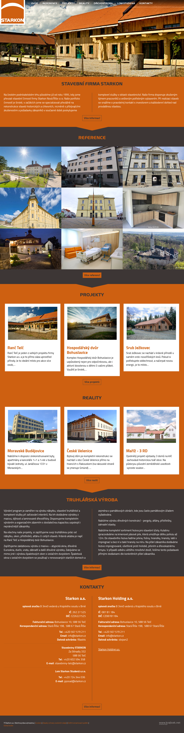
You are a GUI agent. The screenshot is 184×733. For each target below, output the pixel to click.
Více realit (92, 403)
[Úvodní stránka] (12, 12)
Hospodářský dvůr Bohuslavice (82, 273)
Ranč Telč (16, 271)
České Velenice (79, 374)
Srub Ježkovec (138, 271)
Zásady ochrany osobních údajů (54, 646)
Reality (84, 3)
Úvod (34, 3)
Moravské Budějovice (26, 374)
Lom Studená (126, 3)
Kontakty (146, 3)
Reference (50, 3)
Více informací (92, 41)
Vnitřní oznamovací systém (78, 646)
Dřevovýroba (103, 3)
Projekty (68, 3)
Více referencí (92, 198)
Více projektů (92, 305)
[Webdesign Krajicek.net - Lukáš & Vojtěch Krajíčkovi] (169, 646)
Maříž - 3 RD (136, 374)
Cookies (38, 646)
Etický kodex (8, 649)
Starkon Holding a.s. (109, 572)
